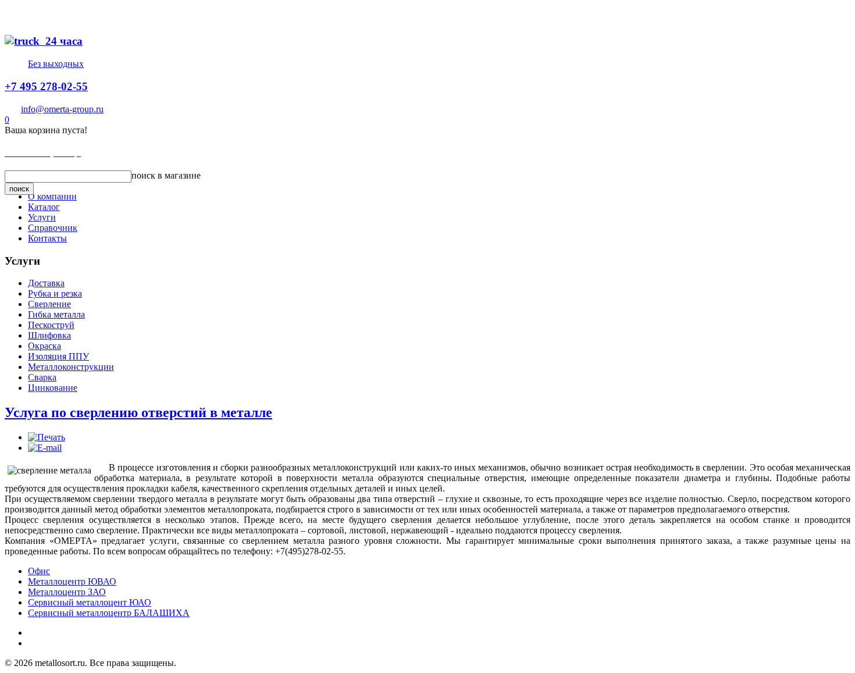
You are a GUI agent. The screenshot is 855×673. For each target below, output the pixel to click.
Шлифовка (49, 335)
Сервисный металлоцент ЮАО (89, 602)
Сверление (49, 304)
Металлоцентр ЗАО (67, 592)
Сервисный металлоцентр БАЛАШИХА (109, 613)
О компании (52, 196)
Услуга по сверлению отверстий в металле (138, 412)
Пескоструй (51, 325)
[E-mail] (45, 448)
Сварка (42, 377)
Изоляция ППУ (58, 356)
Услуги (42, 217)
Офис (39, 571)
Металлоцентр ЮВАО (72, 581)
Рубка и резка (55, 293)
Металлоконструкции (71, 367)
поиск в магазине (166, 175)
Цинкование (52, 388)
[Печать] (46, 437)
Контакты (47, 238)
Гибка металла (56, 314)
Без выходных (56, 64)
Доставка (46, 283)
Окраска (44, 346)
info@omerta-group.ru (62, 109)
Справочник (52, 228)
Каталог (44, 207)
